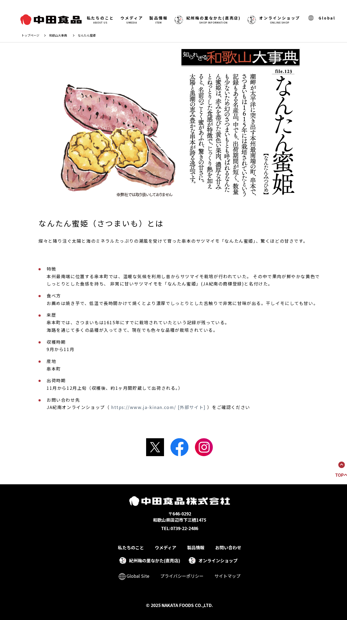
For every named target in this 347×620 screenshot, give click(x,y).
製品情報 (158, 19)
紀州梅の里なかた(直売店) (154, 560)
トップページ (30, 35)
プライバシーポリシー (182, 576)
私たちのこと (100, 19)
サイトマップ (227, 576)
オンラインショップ (279, 19)
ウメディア (131, 19)
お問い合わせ (228, 547)
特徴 (51, 268)
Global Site (137, 576)
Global (327, 18)
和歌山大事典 (58, 35)
